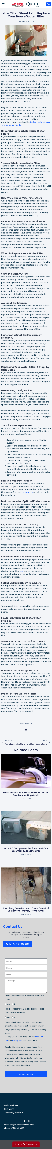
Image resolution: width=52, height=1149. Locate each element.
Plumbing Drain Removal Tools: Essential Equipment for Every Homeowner (26, 909)
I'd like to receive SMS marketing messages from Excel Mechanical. (24, 1011)
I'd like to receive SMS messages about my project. (24, 997)
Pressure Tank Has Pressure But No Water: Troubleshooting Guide (26, 794)
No (15, 1004)
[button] (3, 4)
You (21, 571)
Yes (8, 1004)
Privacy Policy (18, 1040)
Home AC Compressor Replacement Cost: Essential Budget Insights (26, 849)
